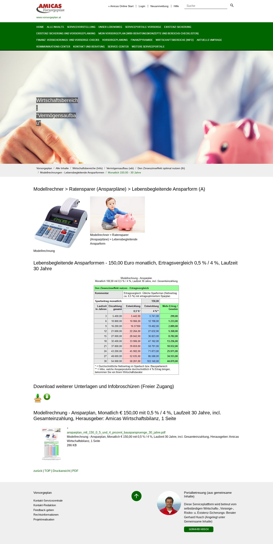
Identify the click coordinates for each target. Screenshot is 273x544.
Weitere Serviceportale (148, 46)
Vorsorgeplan (44, 168)
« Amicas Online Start (121, 6)
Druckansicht (61, 470)
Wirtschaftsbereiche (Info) (175, 40)
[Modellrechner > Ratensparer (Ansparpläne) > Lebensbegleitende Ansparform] (117, 214)
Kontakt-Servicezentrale (48, 500)
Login (142, 6)
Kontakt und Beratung (89, 46)
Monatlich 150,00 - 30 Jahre (124, 172)
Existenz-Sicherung (177, 27)
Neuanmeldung (159, 6)
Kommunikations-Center (53, 46)
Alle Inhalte (55, 27)
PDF (75, 470)
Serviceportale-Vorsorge (143, 27)
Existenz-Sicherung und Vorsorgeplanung (65, 33)
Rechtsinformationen (45, 514)
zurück (37, 470)
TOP (47, 470)
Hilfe (176, 6)
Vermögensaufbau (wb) (120, 168)
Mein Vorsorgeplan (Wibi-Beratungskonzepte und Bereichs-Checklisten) (148, 33)
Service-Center (118, 46)
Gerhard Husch (199, 529)
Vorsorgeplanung (115, 40)
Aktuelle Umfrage (209, 40)
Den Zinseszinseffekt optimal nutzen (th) (161, 168)
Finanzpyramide (142, 40)
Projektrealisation (43, 519)
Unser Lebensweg (110, 27)
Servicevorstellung (81, 27)
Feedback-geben (43, 510)
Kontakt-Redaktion (44, 505)
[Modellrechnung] (60, 222)
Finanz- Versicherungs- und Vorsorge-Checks (67, 40)
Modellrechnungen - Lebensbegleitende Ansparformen (72, 172)
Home (40, 27)
